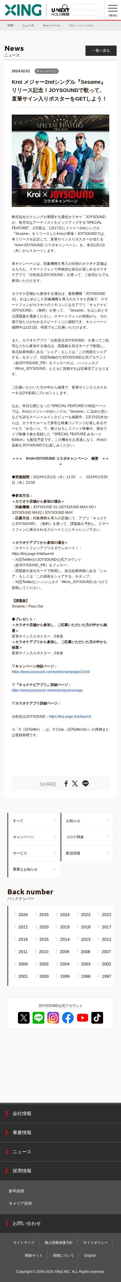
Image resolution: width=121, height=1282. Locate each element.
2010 (43, 951)
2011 (23, 951)
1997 (106, 976)
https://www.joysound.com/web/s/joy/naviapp (47, 690)
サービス (20, 853)
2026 (23, 914)
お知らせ (73, 821)
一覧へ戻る (101, 50)
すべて (18, 821)
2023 (85, 914)
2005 (44, 964)
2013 (85, 939)
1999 (65, 976)
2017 (106, 927)
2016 (23, 939)
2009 (64, 951)
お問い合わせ (27, 1223)
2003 (85, 964)
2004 (65, 964)
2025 (44, 914)
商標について (63, 1255)
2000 (44, 976)
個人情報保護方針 (59, 1243)
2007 (106, 951)
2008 (85, 951)
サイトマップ (23, 1243)
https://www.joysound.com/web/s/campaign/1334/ (51, 672)
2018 (85, 927)
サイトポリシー (95, 1243)
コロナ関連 (75, 837)
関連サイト (34, 1255)
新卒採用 (16, 1191)
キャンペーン (23, 837)
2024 (65, 914)
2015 (44, 939)
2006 (23, 964)
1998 (85, 976)
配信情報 (73, 853)
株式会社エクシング (37, 8)
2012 (106, 939)
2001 (23, 976)
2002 (106, 964)
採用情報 (22, 1170)
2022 (106, 914)
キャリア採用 (20, 1203)
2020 (44, 927)
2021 (23, 927)
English (90, 1255)
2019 (65, 927)
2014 (65, 939)
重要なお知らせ (25, 869)
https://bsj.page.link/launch (70, 716)
